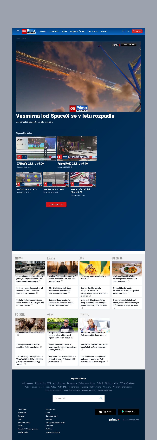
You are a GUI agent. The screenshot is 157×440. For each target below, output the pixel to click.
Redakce (49, 429)
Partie (92, 383)
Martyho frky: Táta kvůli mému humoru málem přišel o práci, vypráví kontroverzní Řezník (60, 335)
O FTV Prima (22, 409)
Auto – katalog (31, 387)
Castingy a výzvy (51, 416)
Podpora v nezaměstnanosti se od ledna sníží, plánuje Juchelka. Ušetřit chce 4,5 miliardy (29, 290)
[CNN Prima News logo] (29, 31)
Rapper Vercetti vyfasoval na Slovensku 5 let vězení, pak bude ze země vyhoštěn (62, 347)
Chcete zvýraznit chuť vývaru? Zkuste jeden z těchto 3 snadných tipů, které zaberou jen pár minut (126, 302)
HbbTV (20, 419)
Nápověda (49, 426)
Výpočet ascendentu (53, 390)
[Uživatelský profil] (128, 31)
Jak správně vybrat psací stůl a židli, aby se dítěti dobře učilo (93, 334)
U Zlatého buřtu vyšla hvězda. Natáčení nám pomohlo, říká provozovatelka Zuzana (60, 290)
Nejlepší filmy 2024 (43, 383)
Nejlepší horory (59, 383)
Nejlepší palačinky (88, 390)
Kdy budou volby (111, 383)
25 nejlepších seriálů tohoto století (30, 333)
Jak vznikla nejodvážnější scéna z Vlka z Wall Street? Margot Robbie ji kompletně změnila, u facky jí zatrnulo (29, 360)
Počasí (104, 32)
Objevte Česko (77, 32)
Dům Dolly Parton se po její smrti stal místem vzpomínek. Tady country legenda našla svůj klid (93, 359)
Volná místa (22, 413)
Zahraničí (54, 32)
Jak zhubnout (27, 383)
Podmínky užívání (24, 422)
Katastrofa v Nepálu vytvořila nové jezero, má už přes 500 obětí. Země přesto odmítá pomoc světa (30, 278)
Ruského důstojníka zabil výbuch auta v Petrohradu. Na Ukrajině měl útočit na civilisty (30, 302)
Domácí (42, 32)
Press (48, 413)
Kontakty (49, 419)
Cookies (20, 426)
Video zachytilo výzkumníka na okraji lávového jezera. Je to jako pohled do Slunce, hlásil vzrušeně (94, 302)
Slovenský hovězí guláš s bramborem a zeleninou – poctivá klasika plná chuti (126, 290)
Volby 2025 (62, 387)
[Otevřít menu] (17, 31)
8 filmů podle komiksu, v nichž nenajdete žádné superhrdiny (28, 345)
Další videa (55, 204)
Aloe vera (107, 387)
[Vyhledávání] (123, 31)
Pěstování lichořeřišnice (122, 387)
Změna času (83, 383)
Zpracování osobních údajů (55, 422)
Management (50, 409)
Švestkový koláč (105, 390)
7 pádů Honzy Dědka (47, 387)
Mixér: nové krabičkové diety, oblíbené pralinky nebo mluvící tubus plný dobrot (125, 278)
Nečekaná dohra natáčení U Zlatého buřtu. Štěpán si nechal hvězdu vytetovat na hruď (61, 302)
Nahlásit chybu (23, 432)
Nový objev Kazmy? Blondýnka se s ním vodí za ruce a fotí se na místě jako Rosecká (62, 359)
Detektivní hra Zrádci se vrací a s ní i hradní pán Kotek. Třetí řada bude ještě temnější (62, 278)
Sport (64, 32)
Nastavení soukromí (53, 432)
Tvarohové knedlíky (72, 390)
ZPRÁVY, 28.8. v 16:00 (30, 163)
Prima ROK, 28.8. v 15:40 (73, 163)
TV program (72, 383)
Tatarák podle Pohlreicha (91, 387)
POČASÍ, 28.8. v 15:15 (27, 189)
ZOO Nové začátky (127, 383)
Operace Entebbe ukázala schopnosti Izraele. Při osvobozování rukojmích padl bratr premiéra (94, 292)
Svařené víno (73, 387)
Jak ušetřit (93, 32)
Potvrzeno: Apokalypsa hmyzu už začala (93, 277)
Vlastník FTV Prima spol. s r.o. (28, 429)
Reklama (21, 416)
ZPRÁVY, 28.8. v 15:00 (54, 189)
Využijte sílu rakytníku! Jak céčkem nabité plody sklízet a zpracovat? (94, 345)
